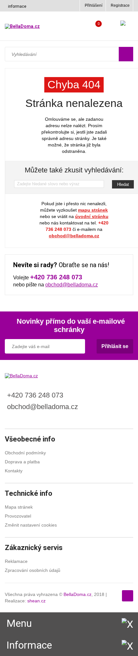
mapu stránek (93, 210)
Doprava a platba (22, 461)
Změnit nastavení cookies (31, 525)
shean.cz (36, 600)
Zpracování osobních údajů (32, 570)
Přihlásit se (114, 346)
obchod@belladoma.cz (74, 235)
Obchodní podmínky (25, 452)
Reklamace (16, 561)
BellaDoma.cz (77, 594)
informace (17, 6)
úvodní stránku (91, 216)
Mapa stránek (19, 507)
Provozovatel (18, 516)
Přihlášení (93, 5)
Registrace (120, 5)
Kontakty (13, 470)
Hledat (123, 184)
